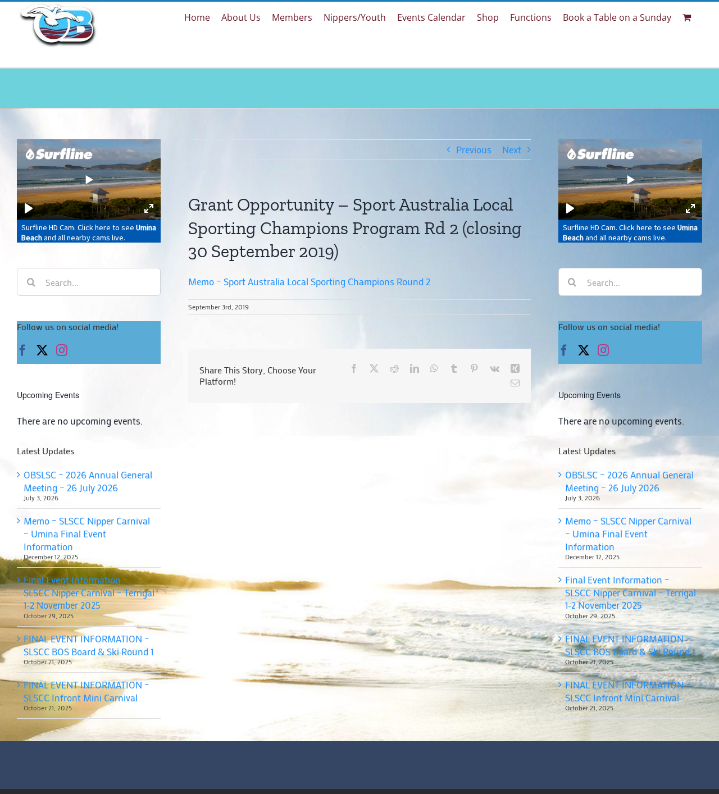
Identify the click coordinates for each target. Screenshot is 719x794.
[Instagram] (61, 350)
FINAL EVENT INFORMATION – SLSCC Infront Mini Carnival (86, 691)
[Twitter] (42, 350)
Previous (474, 149)
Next (511, 149)
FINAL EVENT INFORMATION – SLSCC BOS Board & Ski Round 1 (88, 645)
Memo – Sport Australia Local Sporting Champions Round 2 (309, 281)
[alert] (89, 420)
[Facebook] (22, 350)
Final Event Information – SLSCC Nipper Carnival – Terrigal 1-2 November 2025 (89, 592)
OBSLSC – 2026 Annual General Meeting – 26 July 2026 (88, 481)
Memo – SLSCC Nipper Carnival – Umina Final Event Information (87, 533)
